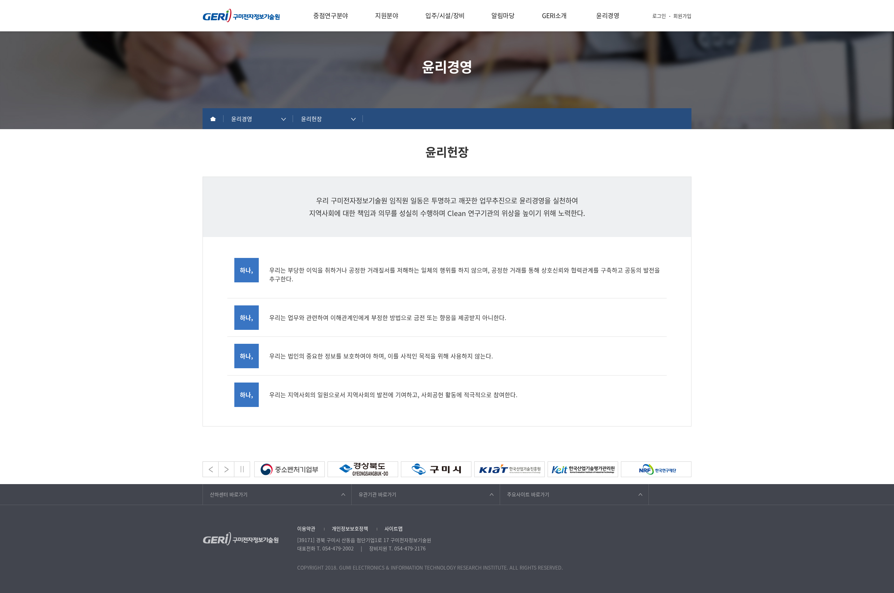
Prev (211, 469)
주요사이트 (528, 494)
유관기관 (377, 494)
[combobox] (258, 118)
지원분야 (386, 15)
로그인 (659, 15)
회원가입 (682, 15)
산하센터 (229, 494)
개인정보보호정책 (350, 528)
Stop (242, 469)
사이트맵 (393, 528)
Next (226, 469)
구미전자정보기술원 (241, 15)
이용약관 (306, 528)
